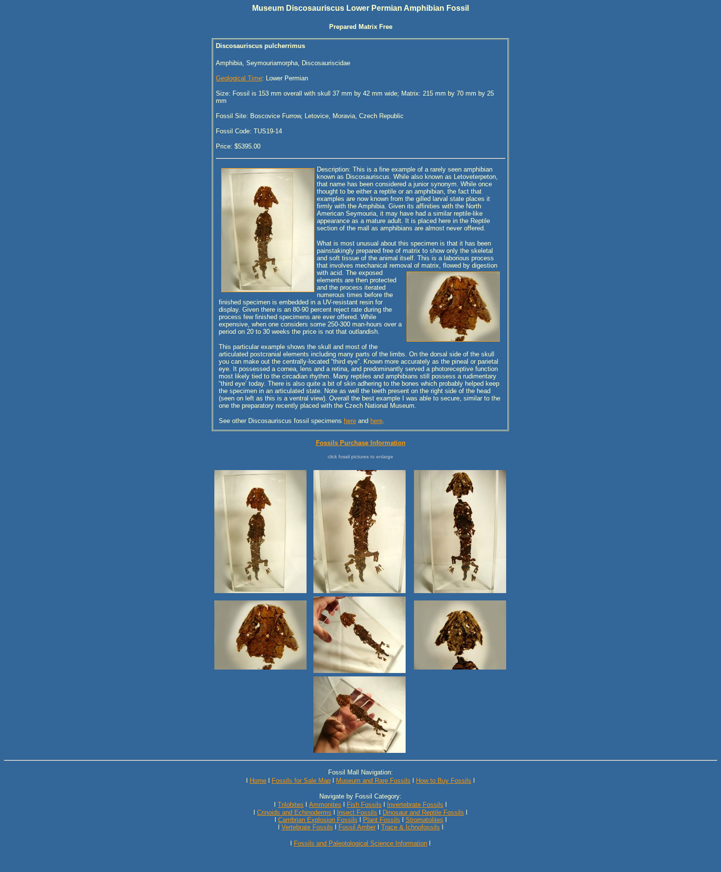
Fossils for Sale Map (301, 780)
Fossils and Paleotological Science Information (360, 843)
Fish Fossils (364, 804)
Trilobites (291, 804)
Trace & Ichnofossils (410, 827)
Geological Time (239, 78)
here (350, 420)
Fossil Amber (357, 827)
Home (258, 780)
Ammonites (325, 804)
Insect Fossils (357, 812)
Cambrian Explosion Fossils (318, 819)
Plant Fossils (381, 819)
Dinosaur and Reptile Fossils (423, 812)
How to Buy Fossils (443, 780)
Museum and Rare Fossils (373, 780)
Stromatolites (424, 819)
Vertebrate (296, 827)
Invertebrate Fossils (415, 804)
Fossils (322, 827)
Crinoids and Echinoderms (294, 812)
